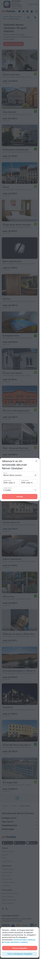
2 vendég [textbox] (7, 490)
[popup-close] (36, 461)
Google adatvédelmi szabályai (16, 942)
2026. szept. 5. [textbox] (9, 482)
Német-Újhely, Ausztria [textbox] (12, 475)
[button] (35, 475)
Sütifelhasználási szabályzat (24, 940)
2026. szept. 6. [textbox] (27, 482)
